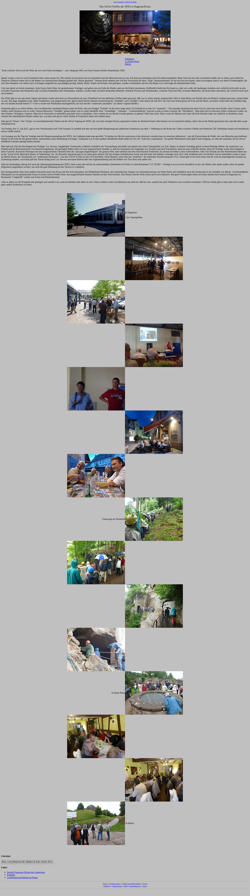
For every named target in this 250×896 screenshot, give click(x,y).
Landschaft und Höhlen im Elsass (22, 877)
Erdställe (11, 875)
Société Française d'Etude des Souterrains (26, 872)
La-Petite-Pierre (132, 61)
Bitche (128, 64)
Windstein (129, 59)
